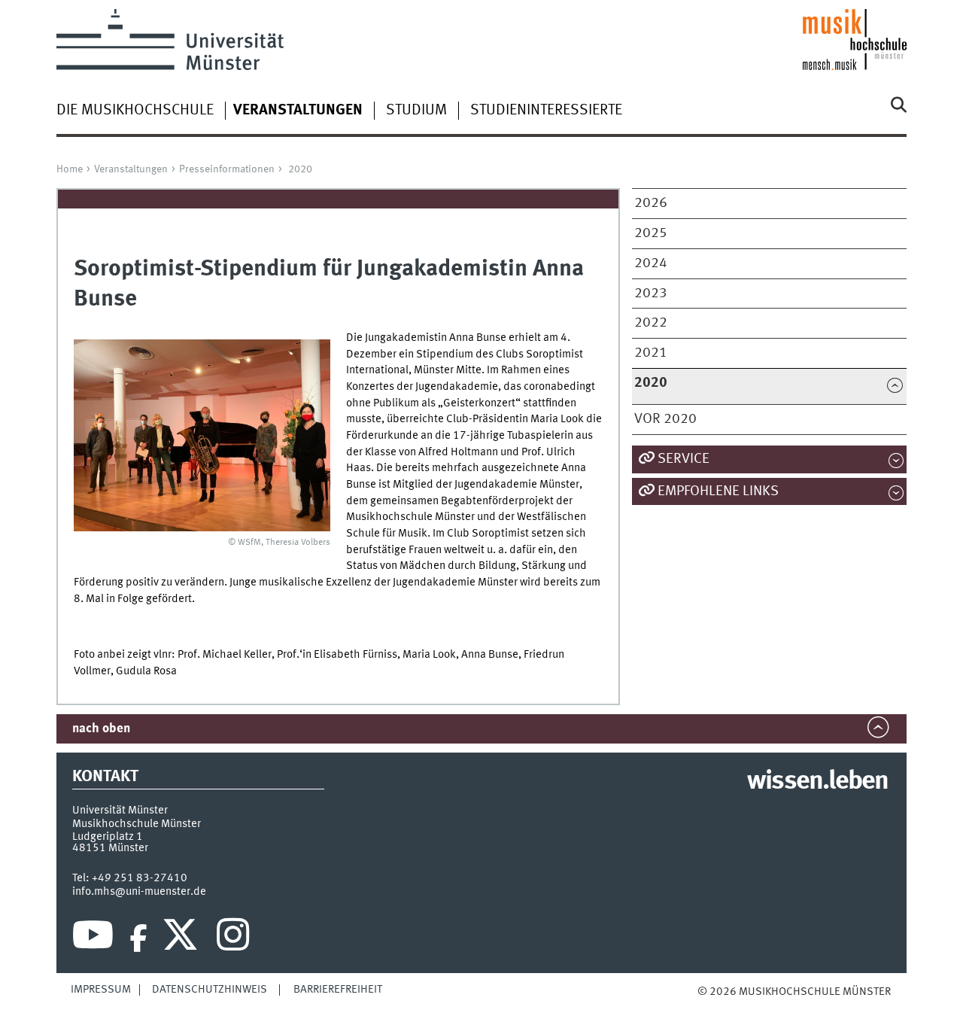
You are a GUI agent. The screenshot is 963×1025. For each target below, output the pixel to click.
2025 (650, 233)
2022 (650, 323)
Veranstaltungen (131, 169)
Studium (416, 110)
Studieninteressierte (546, 110)
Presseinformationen (227, 169)
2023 (650, 293)
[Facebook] (138, 938)
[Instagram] (233, 938)
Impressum (101, 990)
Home (69, 169)
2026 (650, 203)
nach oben (101, 728)
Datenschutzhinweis (209, 990)
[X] (182, 938)
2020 (300, 169)
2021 (650, 353)
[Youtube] (93, 938)
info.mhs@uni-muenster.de (139, 892)
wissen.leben (817, 781)
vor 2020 (665, 419)
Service (683, 459)
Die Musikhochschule (135, 110)
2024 (650, 263)
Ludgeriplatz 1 (107, 837)
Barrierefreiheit (337, 990)
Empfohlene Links (718, 491)
